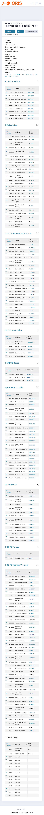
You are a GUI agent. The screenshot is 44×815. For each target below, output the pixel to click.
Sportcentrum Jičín (14, 387)
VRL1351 (31, 701)
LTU (14, 74)
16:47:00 (11, 190)
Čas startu (8, 88)
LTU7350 (31, 279)
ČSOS (31, 812)
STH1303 (31, 540)
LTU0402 (31, 248)
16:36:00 (11, 152)
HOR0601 (31, 105)
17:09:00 (11, 226)
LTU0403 (31, 269)
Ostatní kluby (14, 76)
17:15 (10, 795)
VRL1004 (31, 610)
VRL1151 (31, 685)
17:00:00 (11, 222)
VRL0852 (32, 658)
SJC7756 (32, 434)
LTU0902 (31, 320)
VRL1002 (31, 662)
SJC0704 (32, 468)
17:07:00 (11, 540)
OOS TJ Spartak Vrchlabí (16, 565)
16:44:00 (11, 184)
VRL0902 (32, 644)
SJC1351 (31, 409)
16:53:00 (11, 112)
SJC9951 (32, 462)
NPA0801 (31, 353)
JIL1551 (31, 201)
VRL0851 (31, 617)
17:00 (10, 766)
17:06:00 (11, 356)
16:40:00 (11, 166)
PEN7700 (30, 377)
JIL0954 (31, 187)
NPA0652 (31, 342)
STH (31, 74)
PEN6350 (30, 381)
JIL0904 (31, 156)
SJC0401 (32, 405)
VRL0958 (32, 723)
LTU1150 (31, 298)
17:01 (10, 770)
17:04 (10, 776)
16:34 (10, 749)
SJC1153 (31, 428)
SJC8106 (32, 420)
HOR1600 (31, 96)
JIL (10, 74)
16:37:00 (11, 156)
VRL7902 (31, 634)
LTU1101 (31, 311)
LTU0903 (31, 254)
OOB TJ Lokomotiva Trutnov (18, 233)
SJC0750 (32, 456)
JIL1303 (31, 213)
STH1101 (31, 537)
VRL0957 (31, 589)
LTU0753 (31, 262)
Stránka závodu (32, 31)
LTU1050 (31, 288)
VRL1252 (31, 654)
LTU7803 (31, 304)
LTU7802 (31, 257)
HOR (6, 74)
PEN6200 (30, 374)
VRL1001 (31, 631)
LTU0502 (31, 251)
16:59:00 (11, 213)
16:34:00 (11, 144)
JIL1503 (31, 226)
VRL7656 (32, 681)
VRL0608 (32, 638)
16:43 (10, 754)
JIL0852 (31, 166)
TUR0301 (30, 558)
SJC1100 (32, 441)
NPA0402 (31, 350)
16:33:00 (11, 93)
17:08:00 (11, 323)
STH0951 (31, 534)
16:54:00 (11, 472)
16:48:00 (11, 285)
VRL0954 (32, 690)
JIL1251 (31, 206)
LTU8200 (31, 307)
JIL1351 (31, 217)
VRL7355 (31, 623)
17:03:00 (11, 115)
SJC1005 (32, 472)
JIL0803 (31, 210)
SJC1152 (31, 402)
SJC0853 (32, 449)
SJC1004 (32, 478)
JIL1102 (31, 144)
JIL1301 (31, 148)
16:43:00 (11, 180)
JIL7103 (31, 159)
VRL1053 (31, 650)
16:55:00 (11, 206)
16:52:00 (11, 298)
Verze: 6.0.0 (21, 809)
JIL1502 (31, 136)
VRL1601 (31, 592)
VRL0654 (32, 595)
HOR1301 (30, 109)
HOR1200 (31, 112)
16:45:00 (11, 99)
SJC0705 (32, 438)
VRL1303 (31, 731)
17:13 (10, 792)
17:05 (10, 779)
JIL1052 (31, 152)
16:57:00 (11, 210)
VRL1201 (31, 583)
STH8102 (31, 496)
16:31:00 (11, 136)
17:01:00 (11, 716)
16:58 (10, 760)
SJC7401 (32, 452)
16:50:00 (11, 291)
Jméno (17, 88)
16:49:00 (11, 109)
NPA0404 (31, 347)
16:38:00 (11, 347)
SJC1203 (32, 475)
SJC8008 (32, 398)
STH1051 (31, 531)
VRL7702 (31, 665)
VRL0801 (31, 719)
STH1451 (31, 520)
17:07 (10, 786)
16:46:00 (11, 105)
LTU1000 (31, 275)
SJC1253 (32, 431)
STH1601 (31, 513)
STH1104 (31, 516)
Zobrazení (9, 31)
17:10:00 (11, 478)
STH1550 (31, 500)
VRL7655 (31, 694)
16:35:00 (11, 148)
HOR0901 (31, 93)
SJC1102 (31, 413)
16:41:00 (11, 96)
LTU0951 (31, 317)
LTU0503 (31, 266)
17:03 (10, 773)
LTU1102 (31, 323)
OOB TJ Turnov (12, 547)
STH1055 (31, 524)
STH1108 (31, 504)
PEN (23, 74)
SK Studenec (11, 484)
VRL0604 (32, 579)
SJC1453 (32, 424)
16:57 (10, 757)
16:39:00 (11, 163)
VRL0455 (32, 627)
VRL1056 (31, 586)
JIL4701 (31, 172)
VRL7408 (31, 678)
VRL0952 (32, 713)
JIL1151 (31, 176)
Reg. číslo (31, 88)
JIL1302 (31, 180)
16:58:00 (11, 704)
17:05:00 (11, 727)
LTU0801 (31, 314)
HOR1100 (30, 118)
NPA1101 (30, 356)
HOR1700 (31, 99)
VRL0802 (32, 576)
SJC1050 (32, 445)
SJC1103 (31, 459)
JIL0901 (31, 169)
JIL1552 (31, 193)
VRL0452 (32, 647)
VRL (6, 76)
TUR (36, 74)
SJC (27, 74)
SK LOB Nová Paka (13, 330)
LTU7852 (31, 285)
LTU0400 (32, 291)
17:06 (10, 783)
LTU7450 (31, 295)
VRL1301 (31, 698)
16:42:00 (11, 176)
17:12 (10, 789)
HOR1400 (31, 115)
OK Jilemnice (11, 125)
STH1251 (31, 527)
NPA (18, 74)
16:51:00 (11, 196)
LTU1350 (31, 245)
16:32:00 (11, 248)
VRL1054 (31, 613)
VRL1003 (31, 704)
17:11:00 (11, 731)
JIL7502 (31, 184)
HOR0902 (31, 102)
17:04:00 (11, 118)
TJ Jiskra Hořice (12, 81)
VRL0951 (31, 668)
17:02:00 (11, 537)
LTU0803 (31, 301)
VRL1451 (31, 607)
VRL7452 (31, 600)
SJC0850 (32, 465)
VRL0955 (32, 641)
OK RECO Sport (12, 363)
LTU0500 (32, 282)
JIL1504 (31, 163)
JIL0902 (31, 190)
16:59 (10, 763)
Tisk (19, 31)
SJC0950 (32, 416)
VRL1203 (31, 604)
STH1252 (31, 508)
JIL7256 (31, 139)
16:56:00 (11, 311)
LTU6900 (32, 272)
